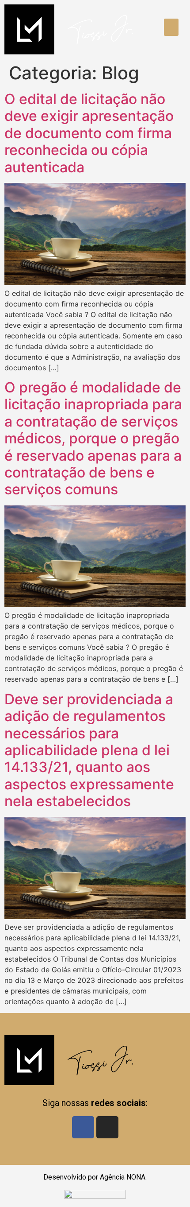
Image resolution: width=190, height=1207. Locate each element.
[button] (171, 27)
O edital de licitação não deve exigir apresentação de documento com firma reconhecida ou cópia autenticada (89, 133)
